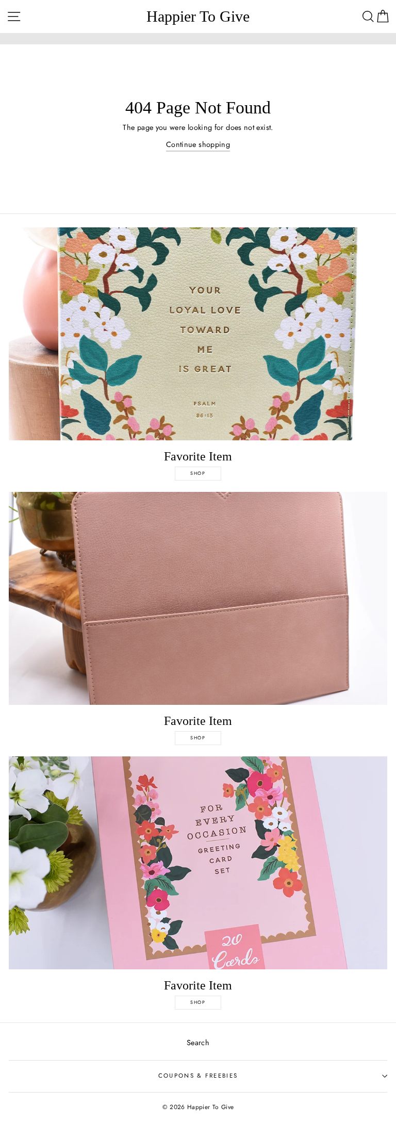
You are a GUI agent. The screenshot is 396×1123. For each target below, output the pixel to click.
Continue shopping (198, 144)
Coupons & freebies (198, 1075)
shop (198, 473)
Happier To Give (198, 16)
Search (198, 1042)
